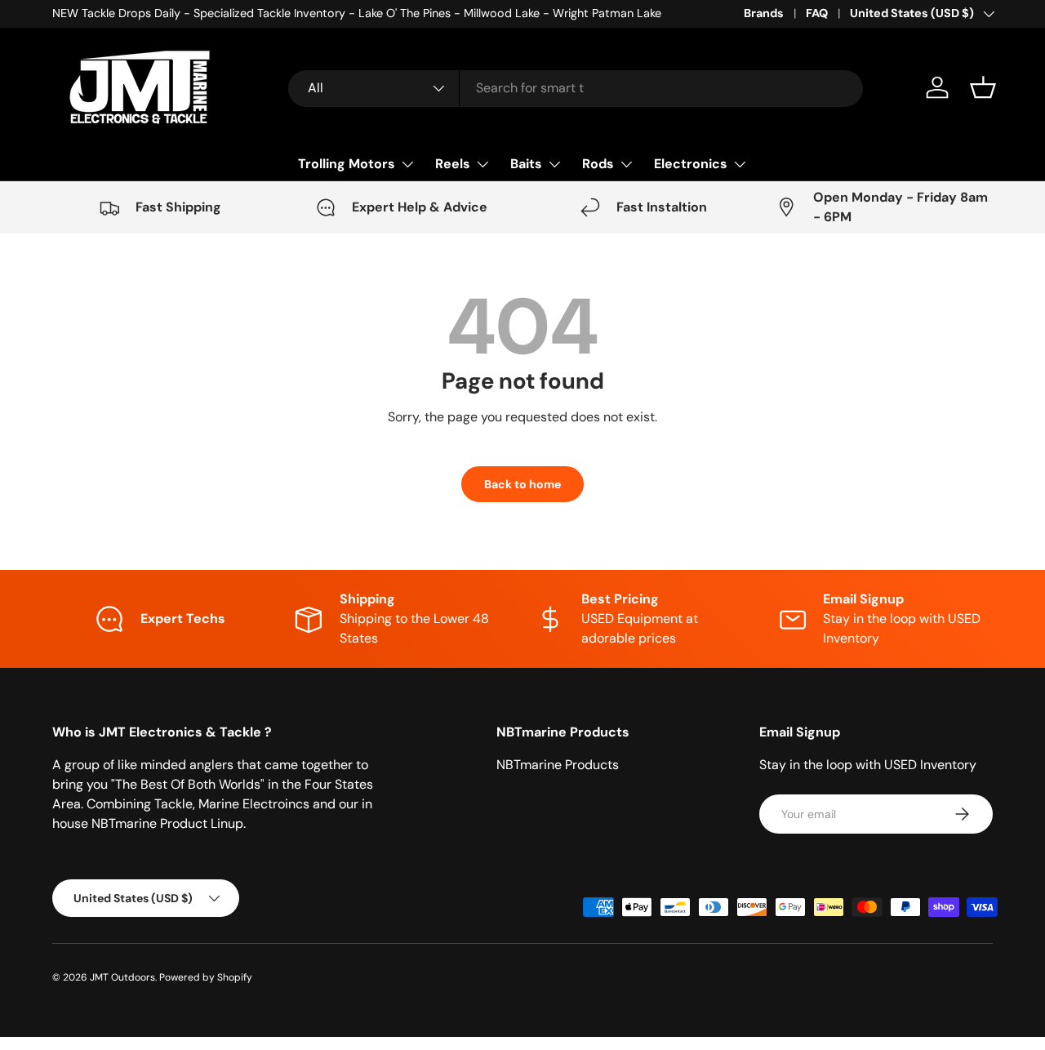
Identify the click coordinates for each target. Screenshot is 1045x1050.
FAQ (817, 13)
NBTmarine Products (557, 764)
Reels (452, 163)
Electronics (690, 163)
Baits (526, 163)
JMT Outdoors (122, 977)
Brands (764, 13)
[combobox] (575, 87)
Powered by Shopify (205, 977)
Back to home (522, 484)
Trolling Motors (346, 163)
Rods (598, 163)
